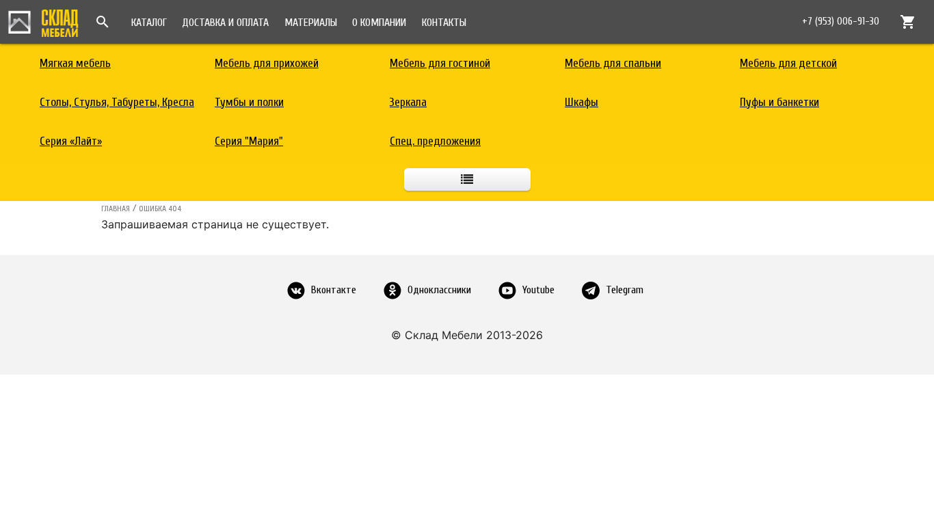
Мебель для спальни (613, 63)
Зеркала (408, 102)
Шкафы (581, 102)
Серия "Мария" (249, 141)
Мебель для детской (788, 63)
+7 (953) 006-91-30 (840, 21)
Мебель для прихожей (267, 63)
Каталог (149, 22)
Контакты (444, 22)
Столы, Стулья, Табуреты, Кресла (117, 102)
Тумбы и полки (249, 102)
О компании (379, 22)
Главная (115, 208)
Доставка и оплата (225, 22)
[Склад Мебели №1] (43, 21)
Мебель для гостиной (440, 63)
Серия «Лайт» (71, 141)
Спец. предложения (435, 141)
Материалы (310, 22)
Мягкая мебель (75, 63)
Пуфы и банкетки (779, 102)
